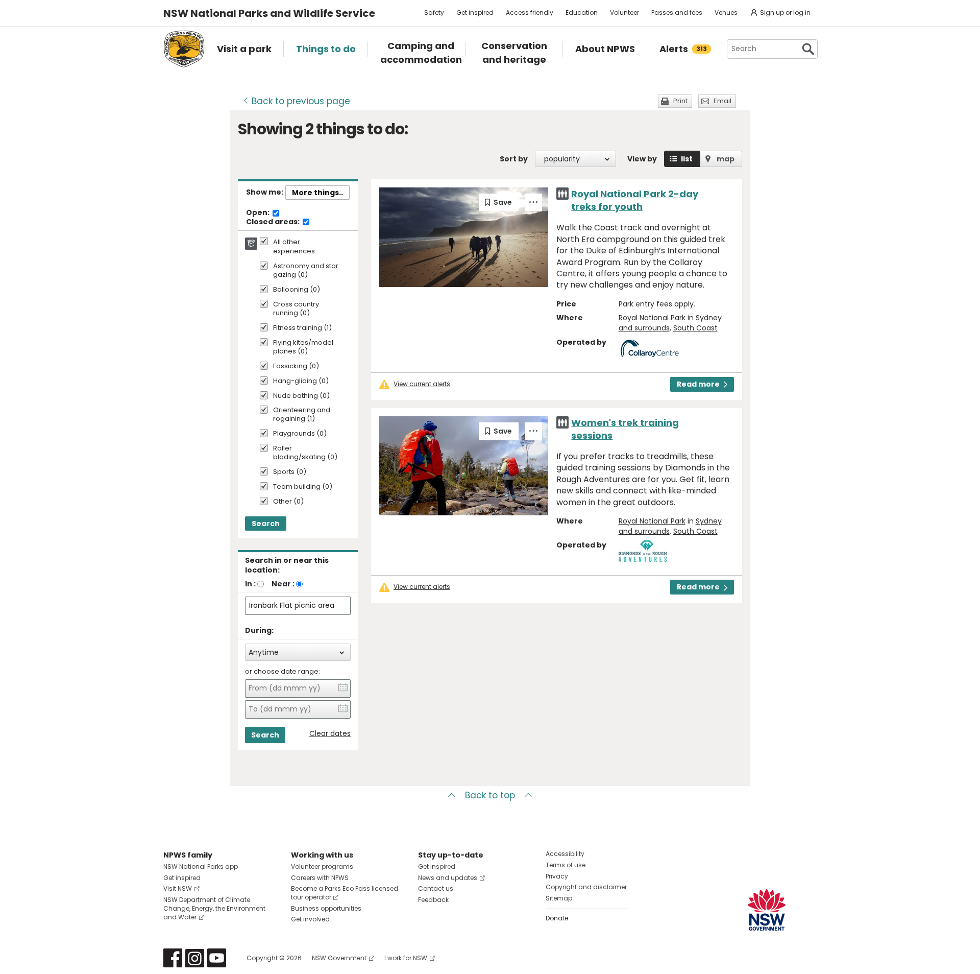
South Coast (695, 328)
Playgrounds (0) (300, 434)
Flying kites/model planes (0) (303, 347)
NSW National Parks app (200, 866)
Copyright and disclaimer (586, 887)
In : (250, 584)
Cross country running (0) (296, 309)
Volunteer (624, 12)
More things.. (317, 192)
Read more (698, 384)
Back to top (490, 795)
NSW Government (339, 958)
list (687, 159)
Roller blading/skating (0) (305, 453)
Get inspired (475, 12)
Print (680, 101)
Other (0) (288, 501)
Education (582, 12)
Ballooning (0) (296, 290)
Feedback (433, 899)
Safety (434, 12)
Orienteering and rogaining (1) (301, 414)
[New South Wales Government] (767, 910)
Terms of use (565, 865)
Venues (726, 12)
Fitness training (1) (302, 328)
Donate (557, 918)
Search (266, 523)
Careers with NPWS (320, 877)
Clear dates (330, 734)
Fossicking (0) (296, 366)
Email (722, 101)
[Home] (184, 49)
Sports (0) (289, 472)
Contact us (435, 888)
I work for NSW (405, 958)
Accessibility (565, 853)
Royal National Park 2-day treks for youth (634, 200)
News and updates (447, 877)
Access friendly (529, 12)
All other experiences (294, 246)
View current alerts (422, 384)
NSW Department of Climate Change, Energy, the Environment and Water (214, 908)
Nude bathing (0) (301, 396)
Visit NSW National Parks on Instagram (194, 957)
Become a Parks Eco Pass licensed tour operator (344, 892)
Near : (283, 584)
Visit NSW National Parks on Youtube (216, 957)
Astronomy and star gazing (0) (305, 270)
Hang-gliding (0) (301, 381)
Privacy (557, 876)
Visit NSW (177, 888)
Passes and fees (676, 12)
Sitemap (559, 898)
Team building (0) (302, 487)
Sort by (514, 159)
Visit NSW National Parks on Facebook (172, 957)
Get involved (310, 919)
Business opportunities (326, 908)
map (725, 159)
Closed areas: (273, 222)
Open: (258, 213)
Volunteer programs (322, 866)
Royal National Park (652, 318)
